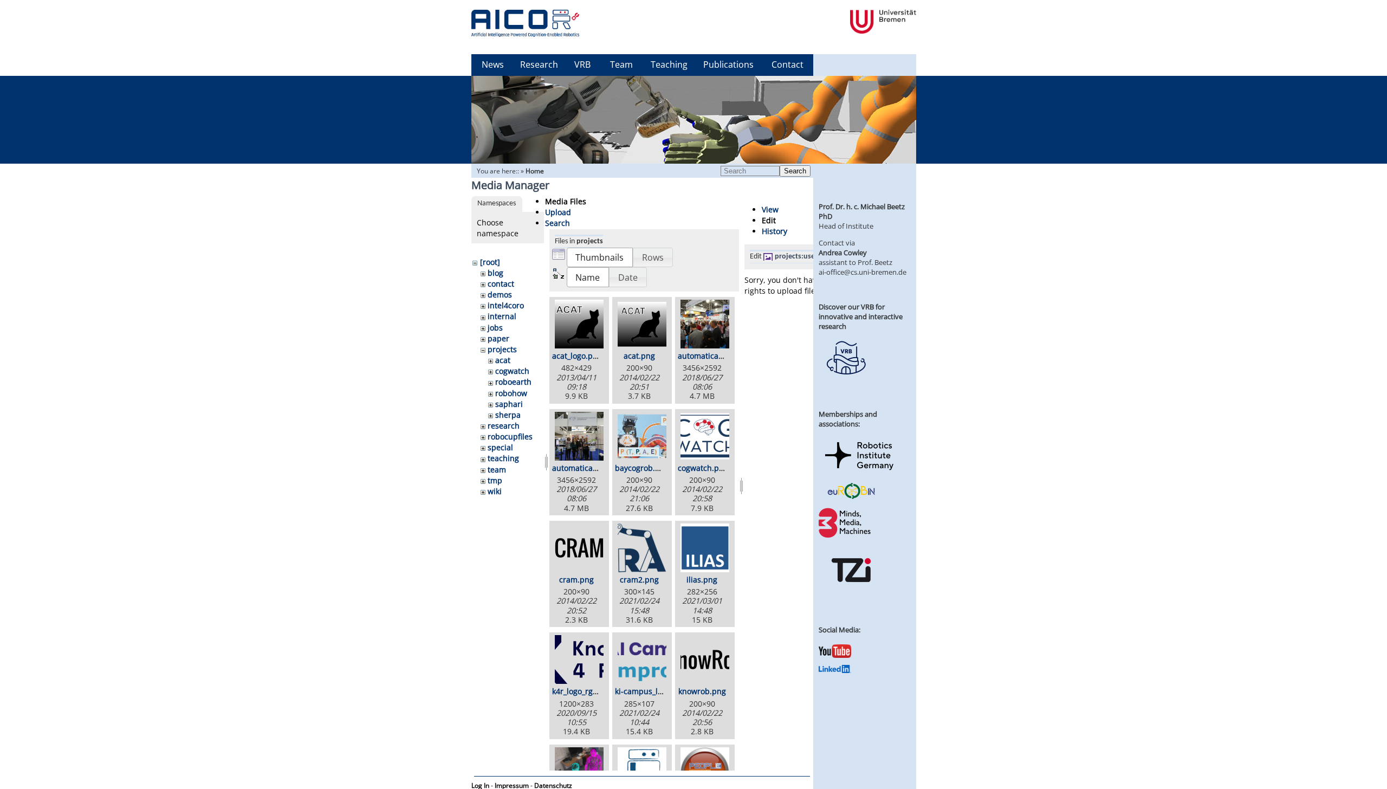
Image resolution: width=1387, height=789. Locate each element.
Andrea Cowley (843, 252)
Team (621, 64)
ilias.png (701, 579)
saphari (509, 404)
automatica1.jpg (707, 356)
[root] (490, 262)
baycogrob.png (642, 468)
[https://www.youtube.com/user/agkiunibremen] (835, 655)
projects (502, 349)
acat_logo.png (577, 356)
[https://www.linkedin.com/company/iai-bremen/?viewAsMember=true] (835, 670)
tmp (495, 480)
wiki (495, 491)
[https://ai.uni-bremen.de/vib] (846, 382)
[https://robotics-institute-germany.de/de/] (859, 472)
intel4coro (506, 305)
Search (795, 171)
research (504, 426)
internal (502, 316)
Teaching (669, 64)
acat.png (639, 356)
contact (501, 284)
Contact (787, 64)
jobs (495, 327)
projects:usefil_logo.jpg (813, 257)
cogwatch (512, 371)
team (497, 469)
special (500, 447)
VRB (582, 64)
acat (502, 360)
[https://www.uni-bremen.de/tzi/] (851, 592)
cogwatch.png (703, 468)
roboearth (513, 382)
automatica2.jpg (581, 468)
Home (535, 171)
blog (495, 273)
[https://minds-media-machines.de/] (846, 536)
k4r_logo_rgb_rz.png (588, 691)
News (493, 64)
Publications (728, 64)
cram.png (576, 579)
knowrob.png (702, 691)
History (774, 231)
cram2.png (639, 579)
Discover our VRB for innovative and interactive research (861, 316)
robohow (511, 393)
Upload (558, 212)
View (770, 209)
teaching (503, 458)
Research (539, 64)
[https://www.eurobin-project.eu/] (851, 497)
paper (498, 338)
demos (500, 294)
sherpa (508, 415)
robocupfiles (510, 436)
